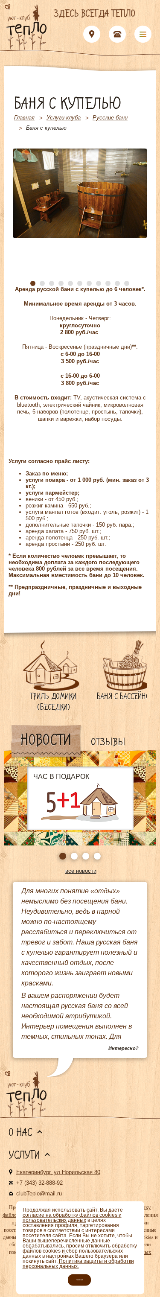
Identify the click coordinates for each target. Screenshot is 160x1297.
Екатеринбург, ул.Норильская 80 (58, 1172)
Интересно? (123, 1048)
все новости (80, 871)
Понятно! (79, 1280)
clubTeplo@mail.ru (39, 1193)
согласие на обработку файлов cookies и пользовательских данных (72, 1217)
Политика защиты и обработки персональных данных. (78, 1263)
